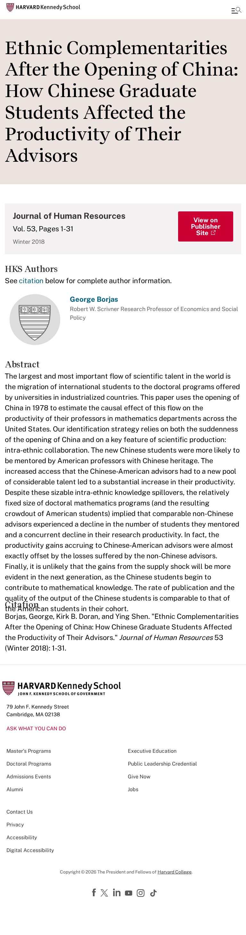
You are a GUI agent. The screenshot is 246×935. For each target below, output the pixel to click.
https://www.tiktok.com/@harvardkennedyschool (154, 893)
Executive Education (152, 751)
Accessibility (21, 837)
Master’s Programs (28, 751)
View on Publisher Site (205, 226)
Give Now (139, 777)
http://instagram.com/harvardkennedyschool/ (141, 893)
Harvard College (175, 871)
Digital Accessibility (30, 850)
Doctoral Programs (28, 764)
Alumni (14, 789)
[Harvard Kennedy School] (43, 7)
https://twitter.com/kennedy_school (105, 893)
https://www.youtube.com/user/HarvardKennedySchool (129, 893)
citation (31, 280)
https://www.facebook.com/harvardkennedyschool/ (95, 893)
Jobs (133, 789)
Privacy (15, 825)
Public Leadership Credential (162, 764)
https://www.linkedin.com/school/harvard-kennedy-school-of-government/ (117, 893)
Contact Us (19, 812)
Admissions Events (28, 777)
